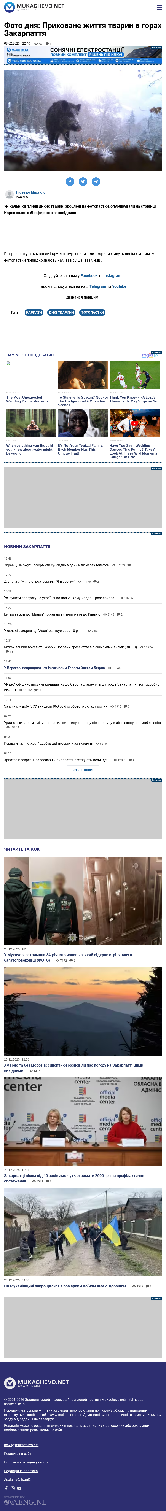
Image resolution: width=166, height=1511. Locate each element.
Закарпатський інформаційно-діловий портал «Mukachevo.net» (76, 1400)
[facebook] (6, 1489)
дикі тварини (61, 312)
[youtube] (19, 1489)
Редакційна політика (21, 1471)
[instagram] (13, 1489)
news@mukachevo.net (21, 1445)
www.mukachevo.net (65, 1415)
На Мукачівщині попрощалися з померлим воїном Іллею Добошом (65, 1286)
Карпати (34, 312)
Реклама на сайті (18, 1454)
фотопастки (92, 312)
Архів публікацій (17, 1480)
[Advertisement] (83, 497)
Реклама (83, 55)
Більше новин (83, 770)
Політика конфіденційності (26, 1462)
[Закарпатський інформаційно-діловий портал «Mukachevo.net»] (34, 7)
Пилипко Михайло (30, 192)
